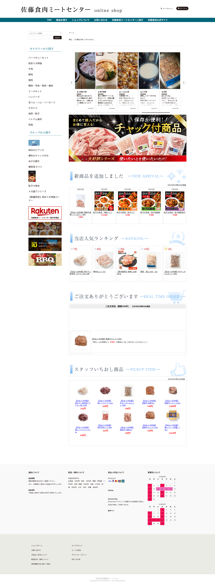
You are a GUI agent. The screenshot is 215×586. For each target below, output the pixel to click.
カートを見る (76, 550)
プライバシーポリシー (79, 555)
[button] (184, 82)
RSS (73, 559)
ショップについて (81, 19)
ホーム (71, 32)
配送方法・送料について (40, 559)
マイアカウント (168, 8)
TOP (49, 19)
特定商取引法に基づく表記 (40, 564)
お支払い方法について (39, 555)
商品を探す (61, 19)
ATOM (78, 559)
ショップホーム (36, 545)
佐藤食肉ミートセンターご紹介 (127, 19)
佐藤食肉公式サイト (158, 19)
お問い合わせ (101, 19)
